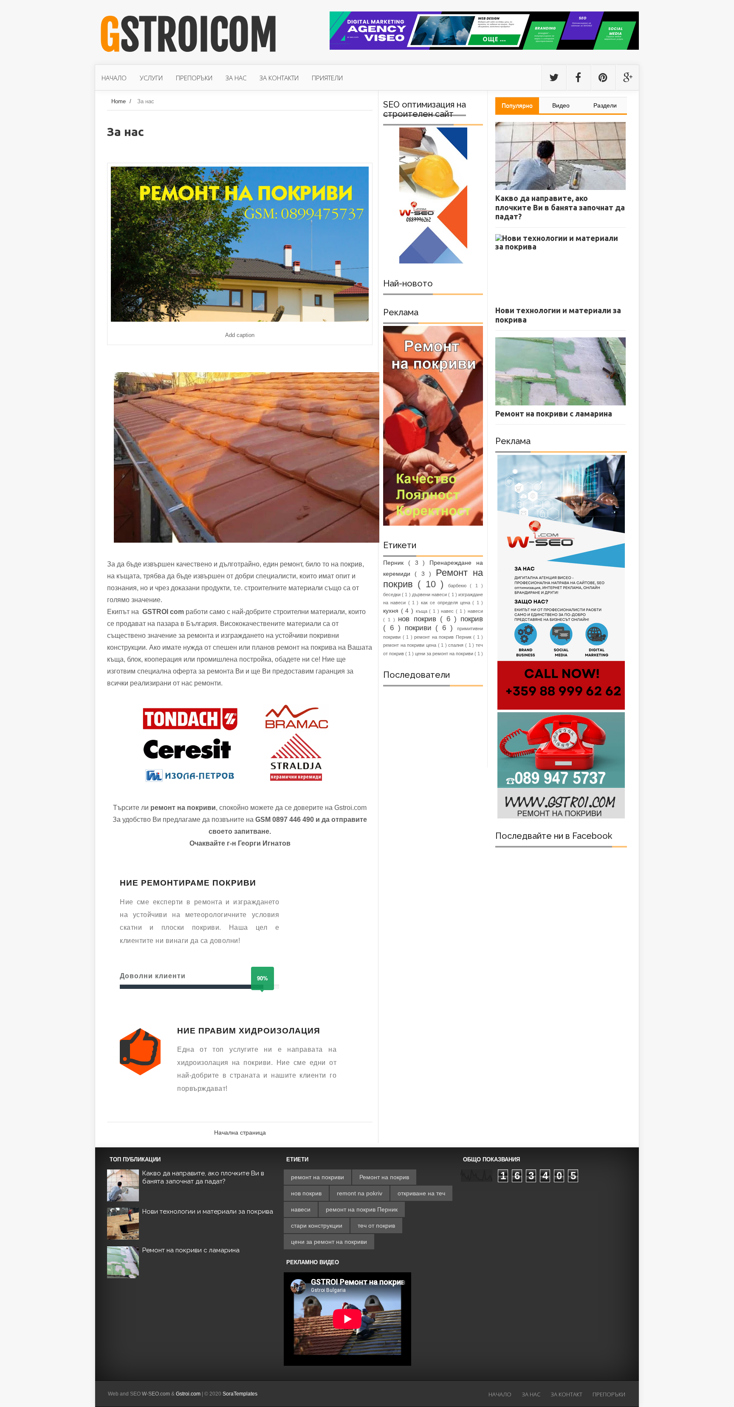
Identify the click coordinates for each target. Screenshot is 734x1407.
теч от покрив (376, 1225)
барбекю (459, 585)
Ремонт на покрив (384, 1177)
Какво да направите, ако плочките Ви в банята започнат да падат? (203, 1177)
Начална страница (240, 1132)
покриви (420, 628)
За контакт (566, 1394)
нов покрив (419, 619)
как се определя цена (446, 602)
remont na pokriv (359, 1193)
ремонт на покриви (317, 1177)
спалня (456, 645)
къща (422, 611)
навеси (475, 611)
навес (448, 611)
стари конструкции (316, 1225)
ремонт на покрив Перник (443, 637)
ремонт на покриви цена (410, 645)
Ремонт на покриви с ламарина (191, 1250)
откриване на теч (421, 1193)
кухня (392, 610)
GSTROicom (188, 35)
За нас (531, 1394)
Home (118, 101)
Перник (395, 562)
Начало (499, 1394)
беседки (392, 594)
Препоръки (609, 1394)
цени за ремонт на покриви (444, 653)
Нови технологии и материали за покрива (207, 1211)
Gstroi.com (188, 1394)
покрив (471, 619)
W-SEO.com (156, 1394)
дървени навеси (430, 594)
